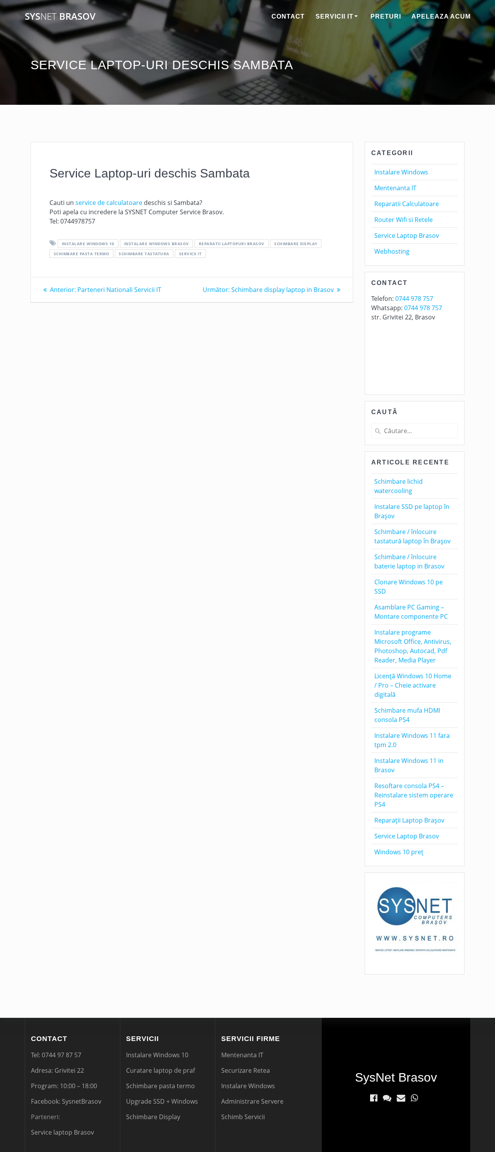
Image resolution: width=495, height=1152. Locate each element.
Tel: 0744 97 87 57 (56, 1055)
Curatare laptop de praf (160, 1070)
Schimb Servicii (243, 1117)
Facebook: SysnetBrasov (66, 1101)
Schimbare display (295, 243)
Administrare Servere (252, 1101)
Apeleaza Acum (441, 16)
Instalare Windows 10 (88, 243)
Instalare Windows (401, 172)
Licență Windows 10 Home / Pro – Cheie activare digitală (412, 685)
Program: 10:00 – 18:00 (64, 1086)
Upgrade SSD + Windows (162, 1101)
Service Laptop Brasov (406, 235)
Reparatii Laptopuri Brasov (232, 243)
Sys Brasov (60, 16)
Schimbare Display (153, 1117)
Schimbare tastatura (144, 253)
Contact (288, 16)
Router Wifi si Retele (403, 219)
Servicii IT (334, 16)
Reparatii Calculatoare (406, 204)
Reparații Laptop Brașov (409, 820)
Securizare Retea (245, 1070)
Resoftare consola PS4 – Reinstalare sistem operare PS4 (413, 795)
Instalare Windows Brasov (156, 243)
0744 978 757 (414, 298)
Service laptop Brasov (62, 1132)
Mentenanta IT (395, 188)
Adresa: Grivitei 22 (57, 1070)
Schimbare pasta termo (81, 253)
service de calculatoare (108, 202)
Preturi (385, 16)
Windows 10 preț (398, 852)
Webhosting (392, 251)
